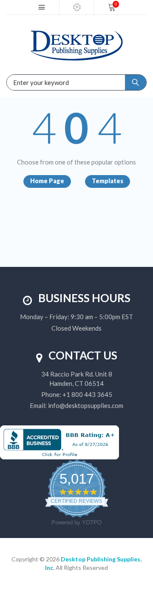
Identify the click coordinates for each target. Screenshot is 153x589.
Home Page (47, 180)
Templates (107, 180)
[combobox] (38, 82)
